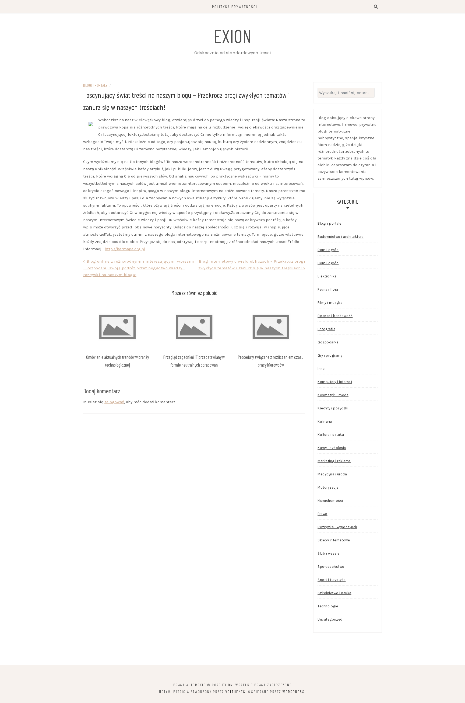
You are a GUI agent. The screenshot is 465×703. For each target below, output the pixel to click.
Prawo (322, 514)
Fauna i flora (328, 289)
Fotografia (326, 329)
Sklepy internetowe (334, 540)
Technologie (328, 606)
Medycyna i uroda (332, 474)
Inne (321, 369)
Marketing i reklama (334, 461)
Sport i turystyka (332, 580)
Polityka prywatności (234, 6)
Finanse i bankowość (335, 316)
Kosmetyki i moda (333, 395)
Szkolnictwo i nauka (334, 593)
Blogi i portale (95, 85)
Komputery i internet (335, 382)
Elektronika (327, 276)
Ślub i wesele (329, 553)
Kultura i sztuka (331, 435)
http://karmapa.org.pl (125, 248)
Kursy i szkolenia (332, 448)
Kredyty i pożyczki (333, 408)
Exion (233, 35)
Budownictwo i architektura (341, 237)
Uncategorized (330, 619)
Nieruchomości (330, 501)
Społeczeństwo (331, 567)
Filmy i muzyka (330, 303)
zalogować (114, 401)
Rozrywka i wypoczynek (337, 527)
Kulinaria (325, 421)
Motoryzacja (328, 487)
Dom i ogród (328, 250)
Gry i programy (330, 355)
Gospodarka (328, 342)
